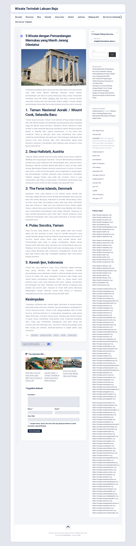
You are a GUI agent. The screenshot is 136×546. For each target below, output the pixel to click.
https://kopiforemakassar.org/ (103, 262)
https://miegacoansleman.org (102, 382)
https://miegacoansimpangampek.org (105, 465)
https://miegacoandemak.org (102, 486)
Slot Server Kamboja (111, 17)
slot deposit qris (98, 130)
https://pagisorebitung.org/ (102, 245)
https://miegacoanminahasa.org (103, 377)
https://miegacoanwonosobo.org (104, 320)
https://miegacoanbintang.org (103, 417)
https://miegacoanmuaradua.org (103, 363)
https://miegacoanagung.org (102, 308)
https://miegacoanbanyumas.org (103, 412)
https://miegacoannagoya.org (102, 384)
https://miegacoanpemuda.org (103, 293)
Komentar (32, 395)
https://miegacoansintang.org (103, 298)
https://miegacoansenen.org (102, 327)
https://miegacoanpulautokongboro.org (106, 410)
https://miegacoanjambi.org (102, 372)
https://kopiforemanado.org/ (102, 280)
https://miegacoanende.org (102, 305)
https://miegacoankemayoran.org (104, 329)
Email (57, 409)
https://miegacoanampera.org (103, 322)
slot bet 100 (96, 183)
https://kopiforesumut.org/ (101, 220)
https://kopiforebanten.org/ (102, 215)
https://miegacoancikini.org (102, 336)
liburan (56, 335)
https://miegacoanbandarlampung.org (105, 370)
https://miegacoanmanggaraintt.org (105, 436)
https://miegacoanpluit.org (101, 356)
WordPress (67, 535)
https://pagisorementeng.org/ (102, 240)
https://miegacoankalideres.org (103, 346)
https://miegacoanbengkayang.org (104, 494)
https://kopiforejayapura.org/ (102, 222)
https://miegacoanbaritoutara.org (104, 470)
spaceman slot (97, 171)
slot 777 (95, 187)
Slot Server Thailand (23, 22)
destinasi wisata (45, 335)
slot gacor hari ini (98, 175)
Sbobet (71, 17)
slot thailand (96, 159)
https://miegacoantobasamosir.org (104, 453)
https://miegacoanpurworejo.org (103, 472)
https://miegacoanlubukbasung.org (104, 360)
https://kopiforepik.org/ (100, 255)
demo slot (96, 156)
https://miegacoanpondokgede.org (104, 349)
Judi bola (81, 17)
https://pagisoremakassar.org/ (103, 234)
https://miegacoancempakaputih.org (105, 496)
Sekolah (48, 17)
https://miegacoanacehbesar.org (104, 448)
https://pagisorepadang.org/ (102, 247)
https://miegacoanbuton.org (102, 455)
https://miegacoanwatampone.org (104, 467)
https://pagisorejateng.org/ (102, 250)
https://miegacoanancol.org (102, 501)
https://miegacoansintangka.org (103, 419)
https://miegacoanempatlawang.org (105, 462)
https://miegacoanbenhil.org (102, 334)
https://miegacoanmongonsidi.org (104, 387)
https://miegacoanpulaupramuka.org (105, 301)
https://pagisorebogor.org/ (101, 266)
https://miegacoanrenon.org (102, 296)
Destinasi (34, 335)
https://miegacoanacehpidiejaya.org (105, 482)
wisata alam (72, 335)
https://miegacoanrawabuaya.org (104, 339)
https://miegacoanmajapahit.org (103, 399)
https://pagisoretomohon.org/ (103, 243)
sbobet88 (95, 138)
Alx (80, 535)
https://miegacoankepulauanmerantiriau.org (108, 424)
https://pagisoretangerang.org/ (103, 268)
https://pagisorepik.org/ (100, 232)
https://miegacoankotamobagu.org (104, 427)
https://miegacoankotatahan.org (103, 317)
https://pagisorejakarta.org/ (102, 236)
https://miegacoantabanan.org (103, 446)
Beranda (18, 17)
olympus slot (53, 98)
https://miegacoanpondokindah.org (105, 341)
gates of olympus (98, 163)
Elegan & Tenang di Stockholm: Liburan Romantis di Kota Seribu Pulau (103, 95)
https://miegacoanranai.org (102, 315)
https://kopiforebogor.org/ (101, 278)
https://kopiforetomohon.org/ (102, 259)
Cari (93, 51)
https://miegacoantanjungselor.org (104, 368)
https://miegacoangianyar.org (102, 380)
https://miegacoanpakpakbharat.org (105, 484)
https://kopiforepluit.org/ (101, 257)
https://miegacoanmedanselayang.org (106, 389)
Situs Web (31, 416)
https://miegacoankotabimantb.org (104, 332)
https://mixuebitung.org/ (101, 224)
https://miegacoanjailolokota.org (104, 479)
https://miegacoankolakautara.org (104, 358)
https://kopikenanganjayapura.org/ (104, 227)
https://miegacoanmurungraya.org (104, 429)
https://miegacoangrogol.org (102, 344)
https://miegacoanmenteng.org (103, 351)
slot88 (94, 190)
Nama (30, 409)
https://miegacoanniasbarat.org (103, 438)
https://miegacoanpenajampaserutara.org (107, 365)
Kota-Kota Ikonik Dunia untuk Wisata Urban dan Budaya (70, 373)
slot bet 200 (96, 134)
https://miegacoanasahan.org (102, 460)
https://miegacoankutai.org (102, 477)
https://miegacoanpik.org (101, 353)
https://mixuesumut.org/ (101, 285)
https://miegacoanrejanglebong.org (105, 458)
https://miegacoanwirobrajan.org (104, 394)
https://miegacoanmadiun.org (103, 508)
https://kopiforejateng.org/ (101, 217)
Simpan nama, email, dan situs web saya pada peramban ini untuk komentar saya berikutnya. (52, 425)
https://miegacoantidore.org (102, 310)
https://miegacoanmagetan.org (103, 441)
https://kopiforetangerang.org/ (103, 229)
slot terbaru (96, 167)
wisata (63, 335)
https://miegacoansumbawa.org (103, 474)
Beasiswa (29, 17)
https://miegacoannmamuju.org (103, 434)
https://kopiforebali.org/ (100, 275)
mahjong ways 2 (98, 111)
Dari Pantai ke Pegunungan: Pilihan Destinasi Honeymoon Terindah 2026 (102, 81)
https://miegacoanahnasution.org (104, 289)
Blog (39, 17)
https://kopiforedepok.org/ (101, 273)
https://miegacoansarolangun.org (104, 489)
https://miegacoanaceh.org (102, 313)
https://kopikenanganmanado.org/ (104, 270)
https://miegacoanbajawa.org (102, 422)
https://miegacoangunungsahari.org (105, 498)
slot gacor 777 (97, 198)
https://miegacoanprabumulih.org (104, 303)
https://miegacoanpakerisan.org (103, 505)
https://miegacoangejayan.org (103, 291)
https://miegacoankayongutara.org (104, 405)
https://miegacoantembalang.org (104, 396)
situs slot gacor (98, 194)
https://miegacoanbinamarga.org (104, 325)
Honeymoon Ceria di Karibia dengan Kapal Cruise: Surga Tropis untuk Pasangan (102, 88)
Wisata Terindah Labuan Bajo (36, 9)
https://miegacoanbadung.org (103, 443)
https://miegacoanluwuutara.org (103, 450)
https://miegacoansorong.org (102, 375)
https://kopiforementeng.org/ (102, 252)
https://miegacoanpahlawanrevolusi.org (106, 503)
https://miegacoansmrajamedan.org (105, 513)
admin (37, 344)
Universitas (59, 17)
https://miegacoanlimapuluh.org (103, 491)
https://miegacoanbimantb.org (103, 431)
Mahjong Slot (94, 17)
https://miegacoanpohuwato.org (103, 407)
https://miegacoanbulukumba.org (104, 415)
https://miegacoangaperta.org (103, 392)
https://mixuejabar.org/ (100, 282)
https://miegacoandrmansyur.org (104, 510)
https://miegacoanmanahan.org (103, 403)
